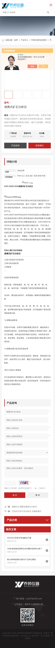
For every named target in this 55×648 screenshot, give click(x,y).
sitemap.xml (25, 636)
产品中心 (24, 40)
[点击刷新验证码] (24, 483)
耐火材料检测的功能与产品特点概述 (21, 559)
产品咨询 (15, 145)
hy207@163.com (34, 599)
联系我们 (40, 145)
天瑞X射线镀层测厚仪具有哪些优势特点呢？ (24, 549)
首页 (16, 40)
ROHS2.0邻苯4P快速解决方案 (19, 538)
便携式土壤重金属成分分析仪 (24, 507)
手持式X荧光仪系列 (39, 40)
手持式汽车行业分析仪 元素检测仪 (26, 511)
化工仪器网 (45, 636)
